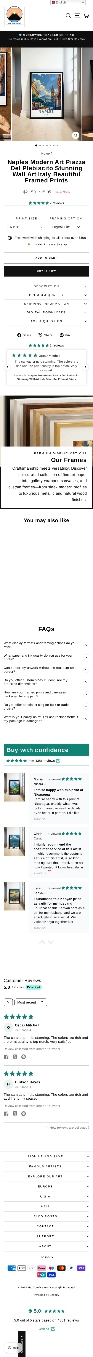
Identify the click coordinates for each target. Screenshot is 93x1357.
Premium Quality (46, 295)
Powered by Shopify (46, 1294)
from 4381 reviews (41, 761)
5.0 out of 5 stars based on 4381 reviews (46, 1320)
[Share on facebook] (6, 1057)
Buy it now (46, 271)
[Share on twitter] (15, 1057)
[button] (39, 203)
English (60, 2)
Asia (45, 1206)
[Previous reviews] (7, 367)
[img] (16, 760)
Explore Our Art (45, 1176)
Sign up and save (45, 1156)
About (45, 1246)
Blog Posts (46, 1216)
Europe (45, 1186)
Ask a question (46, 321)
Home (45, 153)
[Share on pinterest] (23, 1057)
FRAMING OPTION (66, 218)
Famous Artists (45, 1166)
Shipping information (46, 303)
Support (45, 1236)
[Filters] (8, 1002)
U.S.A (45, 1196)
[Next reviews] (85, 367)
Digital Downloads (46, 312)
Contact (45, 1226)
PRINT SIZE (26, 218)
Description (46, 286)
